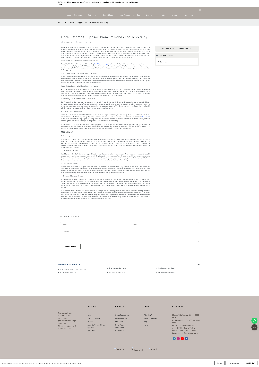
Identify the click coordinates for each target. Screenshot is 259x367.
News (198, 264)
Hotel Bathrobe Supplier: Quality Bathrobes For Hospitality (118, 268)
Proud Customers (150, 318)
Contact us (91, 331)
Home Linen (119, 331)
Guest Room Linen (122, 315)
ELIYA (60, 23)
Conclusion (164, 62)
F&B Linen (119, 322)
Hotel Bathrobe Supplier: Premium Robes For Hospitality (86, 23)
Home (89, 315)
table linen (145, 117)
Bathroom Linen (121, 318)
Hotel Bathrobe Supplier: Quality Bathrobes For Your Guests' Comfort (167, 268)
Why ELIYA (148, 315)
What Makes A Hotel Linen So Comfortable (167, 272)
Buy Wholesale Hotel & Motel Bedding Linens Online (69, 272)
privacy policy (76, 363)
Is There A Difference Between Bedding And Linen (118, 272)
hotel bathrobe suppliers (102, 64)
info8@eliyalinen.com (187, 325)
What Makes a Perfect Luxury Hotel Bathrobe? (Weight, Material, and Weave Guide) (73, 269)
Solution (90, 322)
